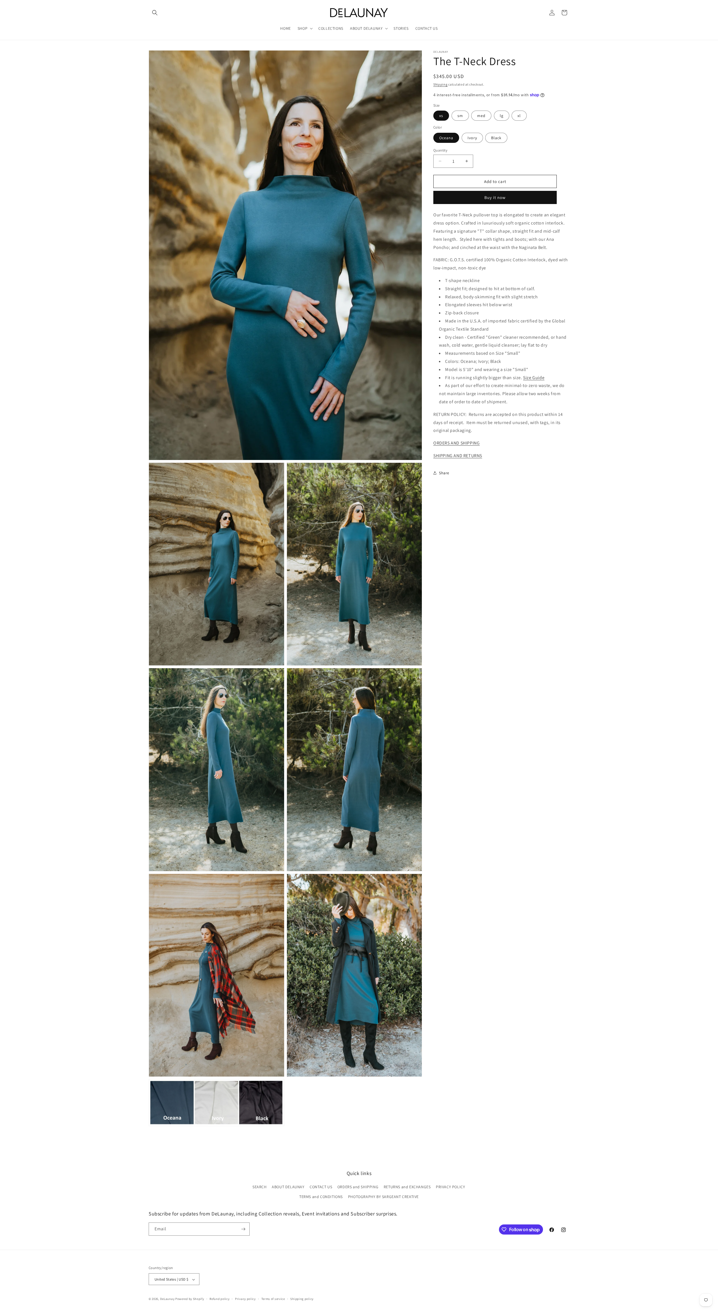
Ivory (472, 137)
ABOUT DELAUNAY (288, 1187)
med (481, 115)
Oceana (446, 137)
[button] (155, 12)
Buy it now (495, 197)
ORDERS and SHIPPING (357, 1187)
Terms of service (273, 1299)
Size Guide (533, 377)
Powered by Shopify (189, 1299)
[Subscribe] (243, 1229)
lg (501, 115)
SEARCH (259, 1187)
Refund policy (219, 1299)
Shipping (440, 84)
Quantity (440, 150)
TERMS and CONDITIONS (321, 1196)
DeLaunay (167, 1299)
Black (496, 137)
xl (519, 115)
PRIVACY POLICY (450, 1187)
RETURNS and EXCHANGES (407, 1187)
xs (441, 115)
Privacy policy (245, 1299)
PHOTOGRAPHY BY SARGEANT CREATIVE (383, 1196)
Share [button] (444, 472)
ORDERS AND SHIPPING (456, 443)
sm (460, 115)
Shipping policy (302, 1299)
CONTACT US (321, 1187)
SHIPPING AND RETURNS (457, 455)
